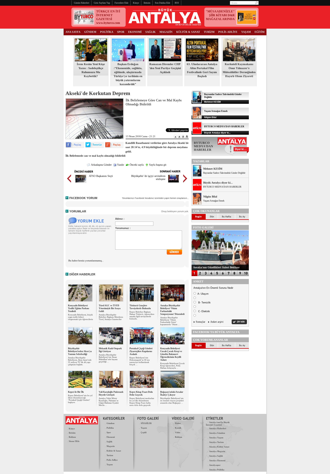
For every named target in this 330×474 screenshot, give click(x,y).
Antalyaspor (215, 465)
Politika (110, 428)
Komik (178, 428)
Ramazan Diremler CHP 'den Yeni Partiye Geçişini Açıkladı (165, 68)
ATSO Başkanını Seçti (101, 176)
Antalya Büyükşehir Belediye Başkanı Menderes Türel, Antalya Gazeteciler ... (111, 318)
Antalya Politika (216, 469)
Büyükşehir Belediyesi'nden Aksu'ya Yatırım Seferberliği (80, 351)
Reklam (72, 437)
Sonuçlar (200, 321)
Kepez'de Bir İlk (76, 392)
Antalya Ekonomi (217, 460)
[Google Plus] (114, 147)
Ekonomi (111, 437)
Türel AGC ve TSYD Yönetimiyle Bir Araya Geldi (110, 308)
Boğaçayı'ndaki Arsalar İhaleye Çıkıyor (171, 393)
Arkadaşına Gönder (101, 164)
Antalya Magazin (217, 451)
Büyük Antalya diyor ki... (218, 182)
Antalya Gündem (217, 433)
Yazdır (120, 164)
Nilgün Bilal (210, 196)
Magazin (111, 446)
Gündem (110, 423)
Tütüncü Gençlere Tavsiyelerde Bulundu (140, 307)
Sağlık (109, 441)
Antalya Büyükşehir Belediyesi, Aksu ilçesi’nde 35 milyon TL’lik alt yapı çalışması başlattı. (79, 361)
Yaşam (110, 464)
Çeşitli (143, 432)
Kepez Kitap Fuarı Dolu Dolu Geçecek (141, 393)
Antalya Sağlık (216, 456)
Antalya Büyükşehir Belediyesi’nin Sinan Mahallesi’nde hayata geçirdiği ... (108, 358)
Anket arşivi (216, 321)
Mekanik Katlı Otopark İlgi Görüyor (110, 350)
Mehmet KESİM (212, 168)
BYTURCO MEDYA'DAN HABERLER (224, 126)
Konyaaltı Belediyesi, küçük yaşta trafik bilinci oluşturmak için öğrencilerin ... (80, 318)
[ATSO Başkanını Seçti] (80, 183)
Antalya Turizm (216, 442)
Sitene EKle (74, 441)
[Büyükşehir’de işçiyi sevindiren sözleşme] (173, 183)
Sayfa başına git (157, 164)
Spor (109, 432)
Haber (178, 423)
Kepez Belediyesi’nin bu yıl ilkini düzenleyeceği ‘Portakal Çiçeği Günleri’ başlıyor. (80, 398)
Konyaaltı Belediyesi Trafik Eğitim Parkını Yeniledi (78, 308)
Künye (72, 428)
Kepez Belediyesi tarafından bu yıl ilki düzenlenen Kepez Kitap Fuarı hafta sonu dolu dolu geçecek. (141, 401)
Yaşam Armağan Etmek (216, 111)
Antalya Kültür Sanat (219, 447)
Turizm (110, 455)
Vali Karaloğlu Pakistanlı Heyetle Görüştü (111, 393)
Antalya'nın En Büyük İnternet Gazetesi (218, 423)
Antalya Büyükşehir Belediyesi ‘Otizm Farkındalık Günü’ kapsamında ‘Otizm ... (170, 321)
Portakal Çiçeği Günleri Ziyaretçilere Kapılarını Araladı (140, 351)
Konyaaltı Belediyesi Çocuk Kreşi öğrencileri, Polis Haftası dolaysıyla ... (172, 365)
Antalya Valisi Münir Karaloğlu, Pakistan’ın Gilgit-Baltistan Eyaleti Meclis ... (109, 401)
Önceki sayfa (136, 164)
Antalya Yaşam (216, 437)
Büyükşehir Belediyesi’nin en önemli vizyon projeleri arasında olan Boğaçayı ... (172, 400)
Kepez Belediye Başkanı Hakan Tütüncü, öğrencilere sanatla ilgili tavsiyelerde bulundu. (141, 315)
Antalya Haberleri (217, 428)
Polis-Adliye (112, 460)
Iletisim (72, 433)
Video (177, 432)
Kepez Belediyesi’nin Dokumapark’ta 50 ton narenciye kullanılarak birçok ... (139, 361)
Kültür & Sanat (114, 451)
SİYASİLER (146, 423)
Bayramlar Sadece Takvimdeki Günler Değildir (224, 173)
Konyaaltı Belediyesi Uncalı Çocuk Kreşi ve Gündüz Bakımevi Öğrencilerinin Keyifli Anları (171, 354)
